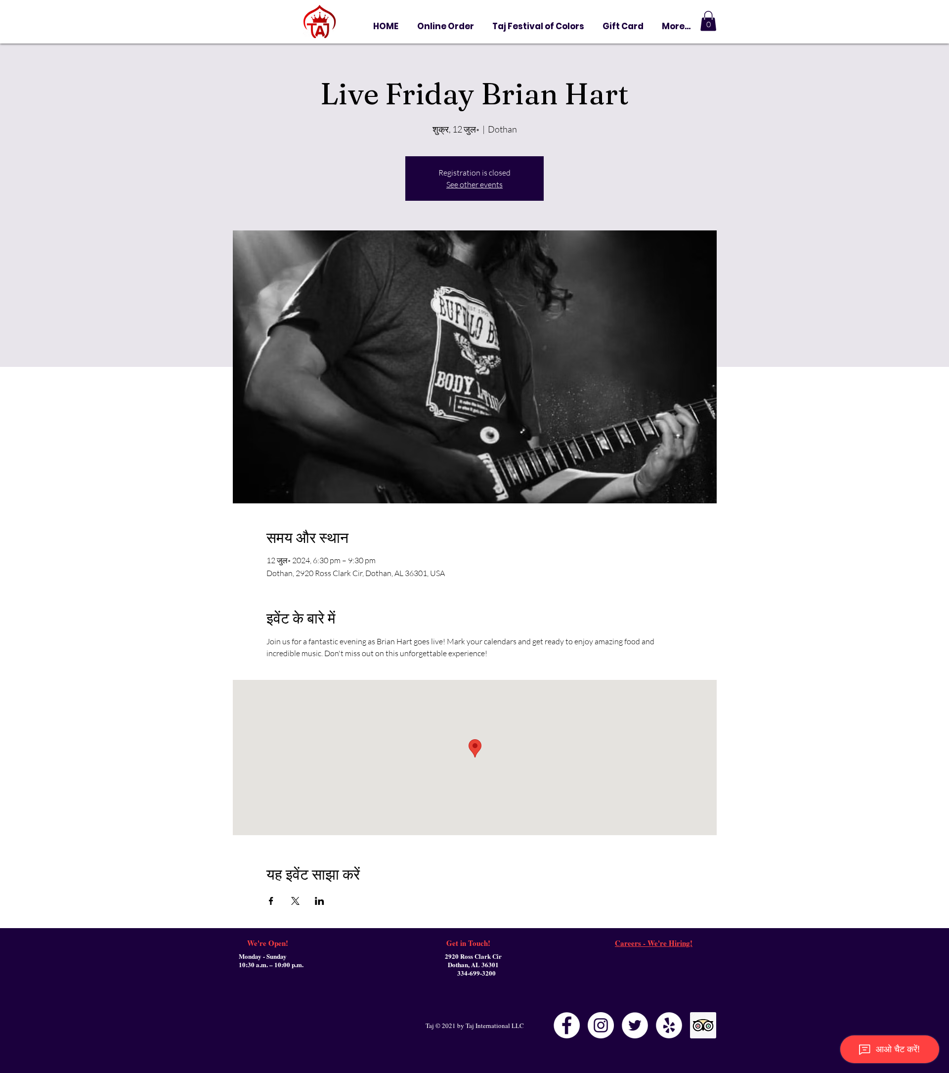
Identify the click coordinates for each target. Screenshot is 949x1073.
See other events (474, 184)
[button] (622, 26)
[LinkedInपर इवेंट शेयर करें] (319, 901)
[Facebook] (567, 1025)
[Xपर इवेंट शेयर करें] (295, 901)
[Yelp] (669, 1025)
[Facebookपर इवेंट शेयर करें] (271, 901)
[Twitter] (635, 1025)
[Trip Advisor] (703, 1025)
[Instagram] (601, 1025)
